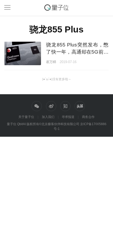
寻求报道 (68, 117)
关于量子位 (26, 117)
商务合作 (88, 117)
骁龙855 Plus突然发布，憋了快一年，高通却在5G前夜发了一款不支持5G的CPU (77, 52)
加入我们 (48, 117)
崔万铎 (51, 62)
